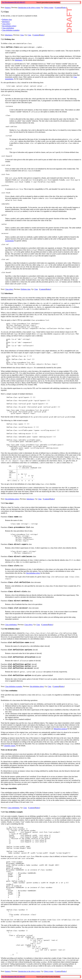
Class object (6, 24)
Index (64, 7)
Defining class (7, 19)
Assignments (9, 241)
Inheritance (6, 22)
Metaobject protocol (60, 729)
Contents (58, 7)
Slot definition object (9, 26)
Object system (48, 7)
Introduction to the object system (29, 7)
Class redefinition (8, 28)
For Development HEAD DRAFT (13, 2)
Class (22, 35)
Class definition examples (10, 30)
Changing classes (9, 746)
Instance (8, 7)
